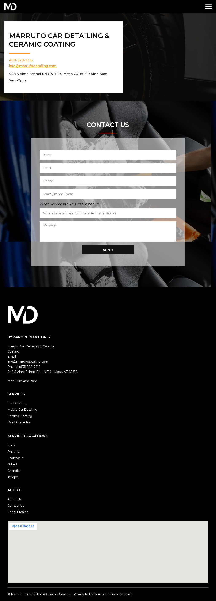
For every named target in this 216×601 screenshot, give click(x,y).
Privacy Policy (83, 594)
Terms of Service (107, 594)
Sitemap (126, 594)
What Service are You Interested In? (70, 204)
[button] (208, 6)
